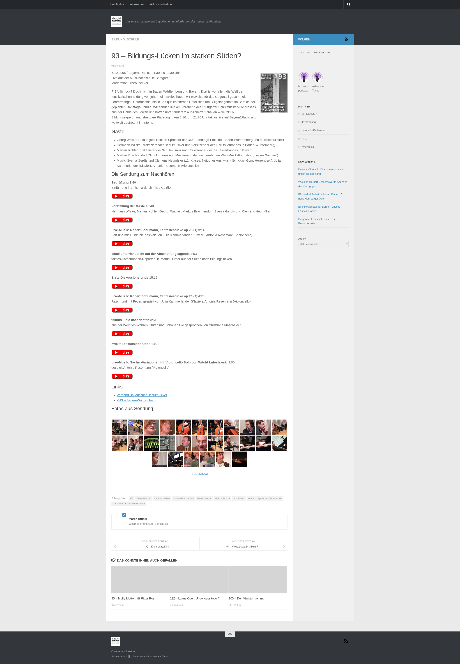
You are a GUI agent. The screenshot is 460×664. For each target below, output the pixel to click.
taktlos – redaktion (160, 4)
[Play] (122, 198)
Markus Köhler (204, 498)
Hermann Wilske (162, 498)
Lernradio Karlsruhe (313, 130)
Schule (133, 39)
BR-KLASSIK (309, 113)
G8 (131, 498)
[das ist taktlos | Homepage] (116, 21)
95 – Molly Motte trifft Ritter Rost (133, 598)
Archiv (302, 238)
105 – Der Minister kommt (246, 598)
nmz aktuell (307, 162)
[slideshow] (199, 474)
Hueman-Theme (161, 656)
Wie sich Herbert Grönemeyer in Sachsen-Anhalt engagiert (323, 184)
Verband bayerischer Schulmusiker (265, 498)
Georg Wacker (144, 498)
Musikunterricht (222, 498)
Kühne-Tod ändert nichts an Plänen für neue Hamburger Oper (320, 196)
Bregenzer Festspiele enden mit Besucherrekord (316, 221)
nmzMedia (308, 146)
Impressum (137, 4)
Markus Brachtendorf (184, 498)
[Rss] (346, 39)
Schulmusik (239, 498)
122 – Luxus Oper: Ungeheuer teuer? (195, 598)
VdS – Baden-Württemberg (136, 400)
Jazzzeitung (309, 121)
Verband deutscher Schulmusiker (129, 503)
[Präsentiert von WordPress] (129, 656)
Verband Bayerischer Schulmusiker (142, 395)
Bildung (118, 39)
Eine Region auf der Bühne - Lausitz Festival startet (319, 208)
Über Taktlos (117, 4)
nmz (304, 138)
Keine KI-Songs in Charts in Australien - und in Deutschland (321, 171)
